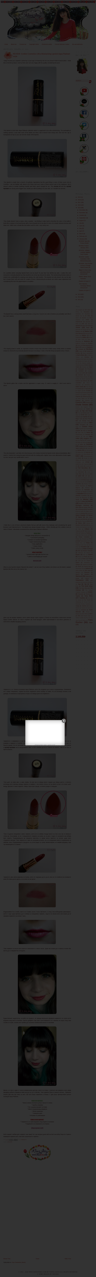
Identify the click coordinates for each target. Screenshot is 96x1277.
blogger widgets (43, 744)
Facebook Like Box (51, 744)
